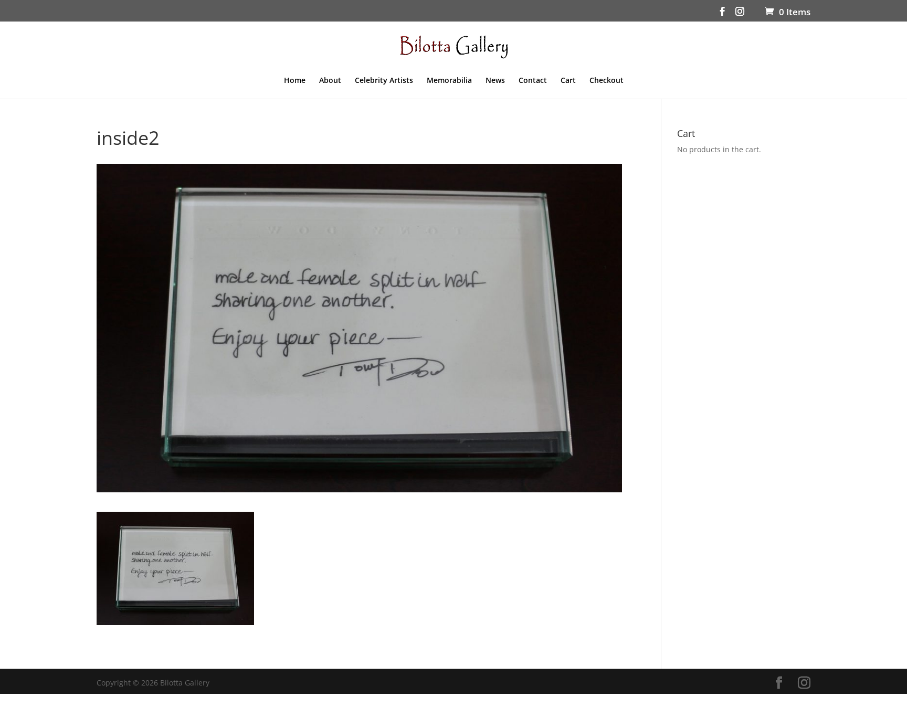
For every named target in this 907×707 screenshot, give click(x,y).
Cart (568, 81)
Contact (533, 81)
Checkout (606, 81)
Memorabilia (449, 81)
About (330, 81)
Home (294, 81)
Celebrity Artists (384, 81)
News (495, 81)
